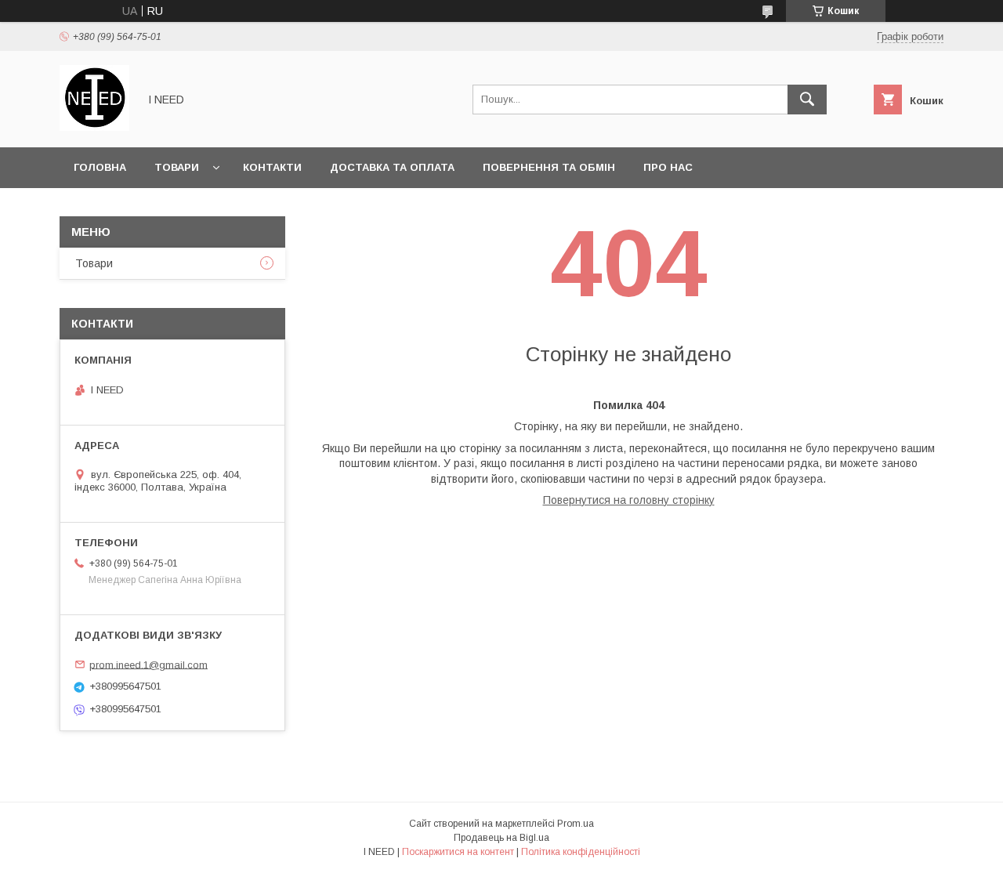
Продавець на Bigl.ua (501, 837)
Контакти (272, 167)
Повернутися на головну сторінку (629, 500)
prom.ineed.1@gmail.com (148, 664)
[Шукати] (807, 99)
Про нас (668, 167)
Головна (100, 167)
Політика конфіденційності (580, 851)
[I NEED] (94, 127)
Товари (176, 167)
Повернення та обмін (549, 167)
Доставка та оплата (392, 167)
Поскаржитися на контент (458, 851)
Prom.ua (575, 823)
